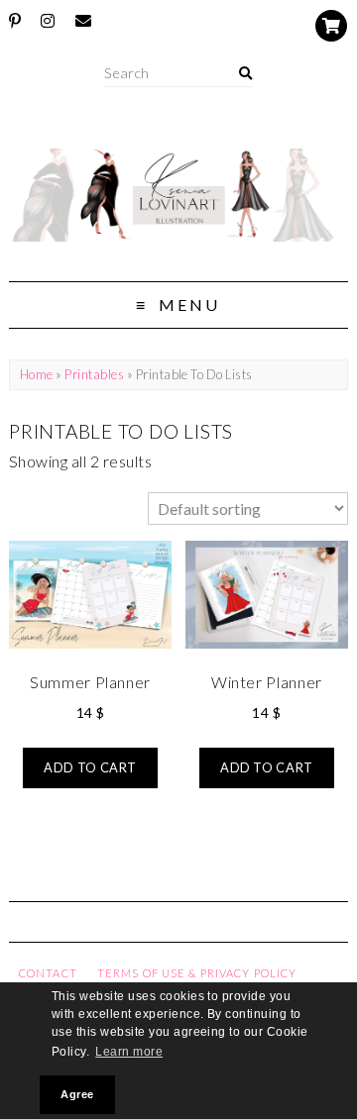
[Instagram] (48, 21)
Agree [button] (76, 1094)
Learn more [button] (129, 1052)
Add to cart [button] (90, 767)
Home (37, 374)
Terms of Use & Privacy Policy (197, 972)
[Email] (83, 21)
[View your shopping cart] (331, 26)
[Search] (245, 73)
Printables (94, 374)
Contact (48, 972)
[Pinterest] (15, 21)
